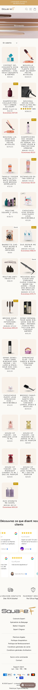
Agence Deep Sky (22, 688)
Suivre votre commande (19, 657)
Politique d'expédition (19, 640)
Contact (19, 660)
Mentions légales (19, 637)
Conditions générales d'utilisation (19, 650)
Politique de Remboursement (19, 644)
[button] (25, 109)
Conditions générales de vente (19, 647)
